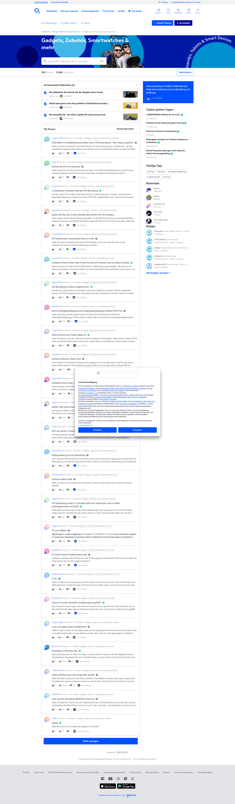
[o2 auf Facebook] (102, 778)
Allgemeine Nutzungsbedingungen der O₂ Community (105, 758)
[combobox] (74, 61)
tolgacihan (56, 498)
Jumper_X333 (58, 138)
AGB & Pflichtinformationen (60, 772)
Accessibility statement (144, 758)
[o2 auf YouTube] (110, 778)
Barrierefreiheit (152, 772)
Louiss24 (55, 186)
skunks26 (56, 258)
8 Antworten (151, 157)
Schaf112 (55, 694)
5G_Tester (158, 212)
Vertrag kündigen (204, 772)
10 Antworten (152, 146)
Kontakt (26, 772)
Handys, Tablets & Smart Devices (65, 31)
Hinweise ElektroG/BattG (88, 772)
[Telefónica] (131, 795)
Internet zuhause (69, 11)
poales (156, 196)
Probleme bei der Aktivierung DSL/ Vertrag (165, 123)
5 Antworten (151, 118)
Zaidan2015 (56, 282)
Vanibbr (157, 247)
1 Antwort (150, 135)
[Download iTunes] (108, 788)
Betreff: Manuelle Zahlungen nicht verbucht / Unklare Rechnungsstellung (165, 152)
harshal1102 (56, 450)
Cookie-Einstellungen (183, 772)
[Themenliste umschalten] (137, 85)
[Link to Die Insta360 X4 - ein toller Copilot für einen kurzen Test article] (45, 115)
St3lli (54, 162)
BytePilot (56, 598)
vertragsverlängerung (177, 171)
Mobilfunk (52, 11)
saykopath (67, 95)
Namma (55, 646)
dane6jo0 (56, 306)
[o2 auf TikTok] (125, 778)
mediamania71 (160, 264)
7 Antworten (151, 126)
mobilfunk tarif (153, 177)
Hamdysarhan (57, 474)
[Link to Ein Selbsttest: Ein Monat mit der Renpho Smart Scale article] (45, 92)
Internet (166, 177)
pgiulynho (56, 210)
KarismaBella (57, 234)
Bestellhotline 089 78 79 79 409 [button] (186, 2)
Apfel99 (55, 550)
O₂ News (85, 22)
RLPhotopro (68, 118)
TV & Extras (108, 11)
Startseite (45, 31)
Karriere (166, 772)
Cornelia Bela (159, 239)
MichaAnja (67, 107)
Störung (160, 171)
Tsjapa (54, 526)
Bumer (157, 188)
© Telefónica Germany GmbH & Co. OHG (111, 795)
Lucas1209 (56, 330)
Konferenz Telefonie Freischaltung (161, 131)
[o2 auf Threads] (132, 778)
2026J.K (55, 402)
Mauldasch (56, 354)
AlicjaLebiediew (58, 574)
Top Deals (136, 11)
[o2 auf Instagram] (118, 778)
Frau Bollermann (161, 219)
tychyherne (159, 256)
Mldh (54, 718)
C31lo (54, 426)
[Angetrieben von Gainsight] (118, 753)
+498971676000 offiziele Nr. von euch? (163, 114)
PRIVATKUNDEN (41, 2)
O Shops (164, 2)
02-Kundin (158, 231)
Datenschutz (135, 772)
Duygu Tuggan (58, 622)
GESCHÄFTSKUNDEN (59, 2)
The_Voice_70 (159, 204)
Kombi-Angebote (90, 11)
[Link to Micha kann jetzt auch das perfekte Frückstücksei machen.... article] (45, 103)
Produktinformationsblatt (114, 772)
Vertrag (150, 171)
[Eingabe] (44, 61)
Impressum (39, 772)
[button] (52, 11)
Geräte (121, 11)
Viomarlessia (57, 670)
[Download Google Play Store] (126, 788)
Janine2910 (56, 378)
